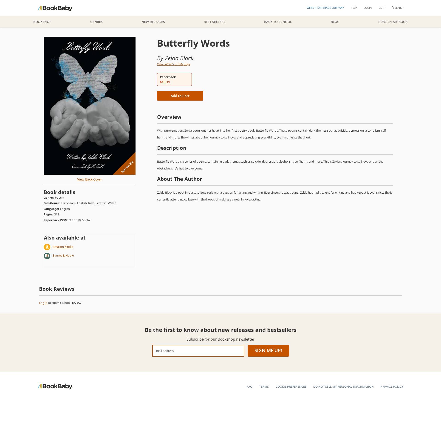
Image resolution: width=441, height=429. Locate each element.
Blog (335, 22)
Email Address (164, 351)
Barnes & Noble (63, 255)
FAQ (249, 386)
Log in (43, 303)
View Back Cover (89, 179)
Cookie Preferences (291, 386)
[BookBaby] (59, 8)
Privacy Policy (392, 386)
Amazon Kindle (63, 247)
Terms (264, 386)
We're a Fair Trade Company (325, 7)
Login (368, 7)
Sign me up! (268, 350)
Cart (382, 7)
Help (354, 7)
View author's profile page (173, 64)
